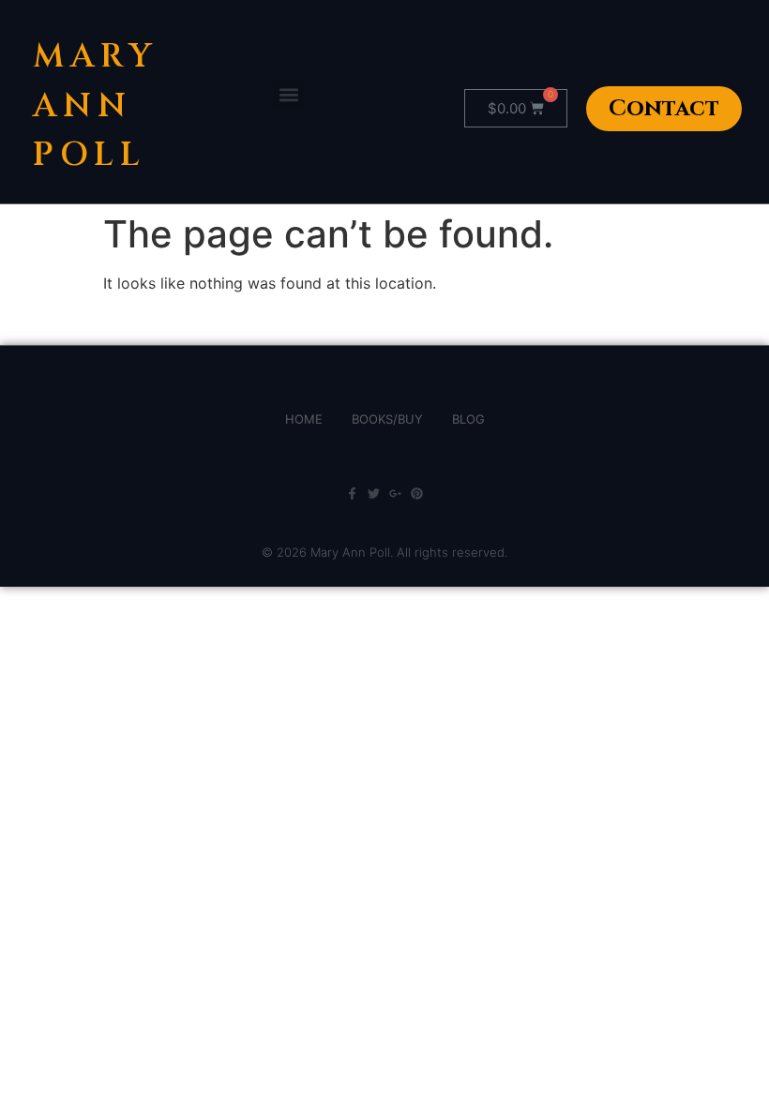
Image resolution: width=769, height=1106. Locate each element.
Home (304, 418)
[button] (288, 94)
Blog (468, 418)
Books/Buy (387, 418)
